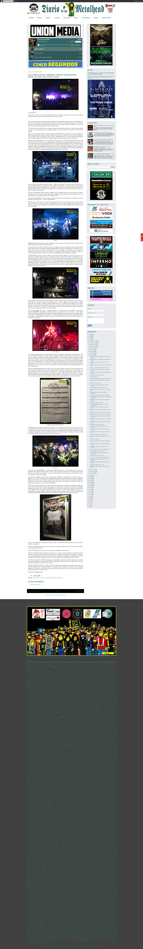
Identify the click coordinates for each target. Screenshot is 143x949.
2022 (90, 475)
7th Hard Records (71, 666)
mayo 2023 (92, 353)
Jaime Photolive (94, 788)
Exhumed (86, 749)
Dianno (41, 730)
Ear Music (30, 737)
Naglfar (44, 833)
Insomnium (69, 785)
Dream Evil (103, 734)
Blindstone (59, 699)
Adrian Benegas (100, 669)
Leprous (93, 805)
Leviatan (45, 806)
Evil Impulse (29, 749)
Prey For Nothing (88, 853)
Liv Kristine (93, 808)
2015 (90, 487)
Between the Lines (91, 693)
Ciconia (65, 712)
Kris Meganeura (83, 797)
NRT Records (90, 838)
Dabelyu (30, 720)
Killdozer (65, 794)
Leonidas (72, 805)
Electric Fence (70, 740)
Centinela (77, 709)
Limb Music (40, 808)
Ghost (29, 763)
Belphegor (54, 693)
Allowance (96, 674)
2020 (90, 478)
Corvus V (64, 715)
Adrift (36, 671)
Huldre (36, 779)
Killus (78, 794)
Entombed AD (40, 745)
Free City (53, 758)
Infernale (39, 784)
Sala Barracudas (35, 128)
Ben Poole (67, 693)
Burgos (89, 704)
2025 (90, 336)
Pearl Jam (98, 847)
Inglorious (75, 784)
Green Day (89, 766)
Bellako (48, 693)
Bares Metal (86, 690)
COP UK (44, 715)
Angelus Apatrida (37, 678)
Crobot (51, 717)
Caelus (76, 706)
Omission (106, 841)
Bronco (72, 703)
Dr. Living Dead (56, 734)
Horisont (84, 778)
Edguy (104, 737)
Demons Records (56, 727)
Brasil (35, 703)
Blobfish (75, 699)
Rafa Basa (57, 859)
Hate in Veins (49, 772)
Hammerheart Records (39, 770)
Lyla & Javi (57, 812)
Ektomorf (42, 739)
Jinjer (52, 790)
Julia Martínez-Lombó (108, 791)
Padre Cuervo (85, 846)
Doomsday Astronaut (106, 733)
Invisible (42, 787)
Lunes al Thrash (30, 812)
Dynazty (108, 736)
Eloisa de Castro (50, 742)
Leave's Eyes (55, 803)
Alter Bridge (56, 675)
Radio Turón (40, 859)
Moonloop (106, 827)
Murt (115, 830)
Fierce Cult (93, 754)
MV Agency (53, 831)
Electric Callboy (62, 740)
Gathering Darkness (65, 761)
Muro (111, 830)
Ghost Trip (34, 763)
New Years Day (46, 836)
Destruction (63, 728)
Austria (112, 685)
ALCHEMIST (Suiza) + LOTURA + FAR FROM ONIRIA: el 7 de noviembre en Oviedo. (101, 73)
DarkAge (88, 721)
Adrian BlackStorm (109, 669)
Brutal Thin (38, 704)
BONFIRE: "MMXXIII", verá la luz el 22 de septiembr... (100, 414)
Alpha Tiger (33, 675)
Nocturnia (76, 837)
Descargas (112, 727)
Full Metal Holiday (47, 760)
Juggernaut (100, 791)
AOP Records (83, 680)
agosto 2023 (92, 348)
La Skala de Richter (41, 800)
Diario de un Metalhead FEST (76, 730)
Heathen (32, 773)
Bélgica (35, 693)
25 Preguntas (89, 664)
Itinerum (33, 788)
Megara (92, 819)
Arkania (42, 683)
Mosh (109, 828)
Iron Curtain (63, 787)
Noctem (62, 837)
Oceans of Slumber (31, 841)
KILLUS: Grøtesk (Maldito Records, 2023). (98, 387)
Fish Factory (62, 755)
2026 (90, 334)
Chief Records (101, 710)
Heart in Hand (106, 772)
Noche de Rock (56, 837)
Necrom (39, 834)
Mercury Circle (73, 821)
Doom (98, 733)
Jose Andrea (41, 791)
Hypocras (106, 779)
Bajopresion (96, 688)
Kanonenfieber (57, 792)
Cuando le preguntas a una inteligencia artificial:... (100, 395)
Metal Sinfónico (40, 824)
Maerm (70, 814)
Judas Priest (87, 791)
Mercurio (67, 821)
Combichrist (97, 713)
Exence (70, 749)
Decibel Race (112, 724)
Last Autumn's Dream (56, 802)
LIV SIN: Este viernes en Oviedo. (96, 402)
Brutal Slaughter (30, 704)
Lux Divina (36, 812)
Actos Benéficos (34, 669)
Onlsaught (69, 843)
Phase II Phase (29, 850)
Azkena (49, 688)
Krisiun (91, 797)
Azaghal (36, 688)
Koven (48, 797)
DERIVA (39, 198)
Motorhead (49, 830)
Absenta (47, 668)
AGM (51, 672)
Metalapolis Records (56, 824)
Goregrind (43, 764)
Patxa (76, 847)
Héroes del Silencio (53, 776)
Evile (56, 749)
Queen (37, 858)
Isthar (113, 787)
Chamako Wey (30, 710)
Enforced (91, 743)
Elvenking (57, 742)
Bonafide (113, 700)
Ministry (63, 825)
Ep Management (96, 745)
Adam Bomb (64, 669)
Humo (61, 779)
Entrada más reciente (34, 591)
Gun (106, 767)
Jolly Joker (93, 790)
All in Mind (90, 674)
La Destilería (106, 798)
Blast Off (89, 697)
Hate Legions (57, 772)
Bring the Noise (66, 703)
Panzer (33, 847)
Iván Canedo (55, 788)
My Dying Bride (60, 831)
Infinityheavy (69, 784)
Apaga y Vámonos (104, 680)
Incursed (101, 782)
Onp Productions (76, 843)
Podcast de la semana (37, 852)
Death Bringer (47, 724)
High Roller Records (80, 776)
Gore (39, 764)
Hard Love (80, 770)
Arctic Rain (82, 681)
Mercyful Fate (81, 821)
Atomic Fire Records (48, 685)
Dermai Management (95, 727)
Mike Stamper (42, 825)
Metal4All (48, 824)
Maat (81, 812)
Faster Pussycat (77, 752)
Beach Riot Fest (82, 691)
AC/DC (68, 668)
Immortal (63, 781)
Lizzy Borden (54, 809)
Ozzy (79, 846)
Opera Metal (103, 843)
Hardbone (95, 770)
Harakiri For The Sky (71, 770)
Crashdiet (93, 715)
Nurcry (68, 840)
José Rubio (60, 791)
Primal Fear (29, 855)
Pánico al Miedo (112, 846)
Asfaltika (64, 684)
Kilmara (83, 794)
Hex (59, 776)
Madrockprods (58, 814)
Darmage (47, 723)
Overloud (53, 846)
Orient (41, 844)
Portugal (100, 852)
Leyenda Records (73, 806)
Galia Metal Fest (103, 760)
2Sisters (96, 664)
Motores (43, 830)
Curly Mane (104, 718)
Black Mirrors (88, 696)
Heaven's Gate (48, 773)
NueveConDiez (52, 840)
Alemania (29, 674)
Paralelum (56, 847)
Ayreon (31, 688)
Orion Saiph (60, 844)
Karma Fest (68, 792)
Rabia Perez (77, 858)
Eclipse (62, 737)
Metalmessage (85, 824)
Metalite (72, 824)
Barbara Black (54, 690)
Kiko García (52, 794)
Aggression (45, 672)
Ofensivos (56, 841)
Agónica (64, 672)
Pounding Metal (30, 853)
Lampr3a (29, 802)
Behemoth (29, 693)
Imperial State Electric (95, 781)
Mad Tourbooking (30, 814)
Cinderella (72, 712)
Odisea (48, 841)
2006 (90, 503)
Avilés (97, 687)
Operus (109, 843)
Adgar (86, 669)
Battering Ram (48, 691)
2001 (90, 506)
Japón (108, 788)
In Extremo (33, 782)
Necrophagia (56, 834)
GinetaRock (56, 763)
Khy (42, 794)
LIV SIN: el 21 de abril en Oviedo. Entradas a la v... (100, 457)
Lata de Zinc (80, 802)
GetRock (114, 761)
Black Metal (79, 696)
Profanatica (73, 855)
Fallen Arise (30, 752)
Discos (76, 17)
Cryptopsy (69, 718)
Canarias (39, 707)
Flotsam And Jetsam (44, 757)
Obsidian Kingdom (106, 840)
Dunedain (58, 736)
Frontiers (79, 758)
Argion (114, 681)
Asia (83, 684)
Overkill (47, 846)
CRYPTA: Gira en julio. (94, 439)
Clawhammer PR (110, 712)
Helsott (110, 775)
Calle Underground (110, 706)
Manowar (51, 816)
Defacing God (60, 726)
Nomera (82, 837)
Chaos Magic (37, 710)
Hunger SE (71, 779)
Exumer (53, 751)
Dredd (28, 736)
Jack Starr (80, 788)
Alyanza (67, 675)
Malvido (105, 815)
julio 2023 (92, 349)
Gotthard (68, 764)
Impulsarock (111, 781)
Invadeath (113, 785)
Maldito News (54, 815)
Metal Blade (56, 822)
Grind (39, 767)
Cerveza (102, 709)
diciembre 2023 (93, 341)
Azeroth (44, 688)
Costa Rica (70, 715)
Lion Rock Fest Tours (57, 808)
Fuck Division (106, 758)
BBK (70, 691)
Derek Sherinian (82, 727)
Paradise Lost (40, 847)
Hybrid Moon (90, 779)
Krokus (100, 797)
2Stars (100, 664)
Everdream (83, 748)
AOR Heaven (96, 680)
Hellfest (71, 775)
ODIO (43, 841)
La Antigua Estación (58, 798)
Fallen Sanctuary (45, 752)
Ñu (78, 840)
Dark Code (104, 720)
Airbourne (82, 672)
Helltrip (101, 775)
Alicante (55, 674)
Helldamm (66, 775)
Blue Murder (61, 700)
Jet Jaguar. (41, 790)
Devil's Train (97, 728)
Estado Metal (66, 746)
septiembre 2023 (93, 346)
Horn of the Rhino (91, 778)
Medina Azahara (74, 819)
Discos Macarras (98, 731)
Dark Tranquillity (81, 721)
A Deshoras (90, 666)
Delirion (104, 726)
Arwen (28, 684)
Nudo (46, 840)
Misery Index (79, 825)
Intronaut (103, 785)
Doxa (50, 734)
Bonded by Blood (34, 702)
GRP (60, 767)
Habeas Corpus (63, 769)
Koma (113, 796)
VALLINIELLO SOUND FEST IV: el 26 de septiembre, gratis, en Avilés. (102, 147)
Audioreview (94, 685)
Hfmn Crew (64, 776)
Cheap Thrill (58, 710)
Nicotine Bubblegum (64, 836)
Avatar (75, 687)
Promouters (29, 856)
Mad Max (104, 812)
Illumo (49, 781)
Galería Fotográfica (89, 760)
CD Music (43, 709)
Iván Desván (63, 788)
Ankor (107, 678)
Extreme (48, 751)
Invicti (37, 787)
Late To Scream (88, 802)
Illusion (52, 781)
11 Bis (31, 663)
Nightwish (103, 836)
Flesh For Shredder (106, 755)
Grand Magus (84, 764)
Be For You (74, 691)
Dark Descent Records (33, 721)
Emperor (99, 742)
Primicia (37, 855)
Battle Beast (55, 691)
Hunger (65, 779)
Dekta (76, 726)
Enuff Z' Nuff (85, 745)
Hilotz (91, 776)
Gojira (28, 764)
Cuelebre (89, 718)
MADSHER (30, 243)
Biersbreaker (29, 694)
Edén (76, 737)
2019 (90, 480)
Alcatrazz (102, 672)
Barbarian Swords (62, 690)
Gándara (36, 761)
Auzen (50, 687)
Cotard (75, 715)
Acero (85, 668)
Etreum (54, 748)
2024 (90, 337)
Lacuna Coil (65, 800)
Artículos (105, 683)
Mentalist (51, 821)
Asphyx (95, 684)
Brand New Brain (30, 703)
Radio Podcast (106, 17)
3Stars (114, 665)
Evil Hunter (112, 748)
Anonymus (39, 680)
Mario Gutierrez (56, 818)
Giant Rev (40, 763)
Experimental (111, 749)
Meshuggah (108, 821)
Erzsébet (30, 746)
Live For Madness (108, 808)
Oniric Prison (44, 843)
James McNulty (102, 788)
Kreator (71, 797)
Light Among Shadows (31, 808)
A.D (104, 666)
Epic (103, 745)
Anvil (69, 680)
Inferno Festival (46, 784)
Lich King (108, 806)
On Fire (112, 841)
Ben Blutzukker (61, 693)
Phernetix (35, 850)
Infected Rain (34, 784)
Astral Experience (110, 684)
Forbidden (83, 757)
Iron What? (103, 787)
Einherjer (33, 739)
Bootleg (71, 702)
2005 (75, 663)
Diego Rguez (36, 732)
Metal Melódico (100, 822)
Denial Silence (69, 727)
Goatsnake (106, 763)
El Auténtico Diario (66, 739)
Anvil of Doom (75, 680)
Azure (59, 688)
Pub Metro (61, 856)
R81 (72, 858)
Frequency (72, 758)
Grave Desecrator (38, 766)
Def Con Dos (45, 726)
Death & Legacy (31, 724)
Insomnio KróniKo (62, 785)
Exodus (104, 749)
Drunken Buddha (43, 736)
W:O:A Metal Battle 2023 (56, 577)
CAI (83, 706)
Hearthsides (113, 772)
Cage (80, 706)
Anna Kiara (113, 678)
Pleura (114, 850)
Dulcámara (52, 736)
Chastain (53, 710)
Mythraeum (93, 831)
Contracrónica (37, 715)
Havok (82, 772)
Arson (79, 683)
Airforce (87, 672)
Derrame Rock (105, 727)
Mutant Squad (44, 831)
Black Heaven (37, 696)
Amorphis (57, 677)
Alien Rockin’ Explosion (38, 486)
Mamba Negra (112, 815)
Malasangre (47, 815)
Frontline (87, 758)
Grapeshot (105, 764)
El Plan (99, 739)
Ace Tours (79, 668)
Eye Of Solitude (59, 751)
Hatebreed (63, 772)
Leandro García (31, 803)
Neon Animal (75, 834)
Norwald (53, 838)
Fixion (79, 755)
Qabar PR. (113, 856)
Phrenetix (72, 850)
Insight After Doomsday (52, 785)
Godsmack (112, 763)
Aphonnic (114, 680)
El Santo (112, 739)
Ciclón (61, 712)
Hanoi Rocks (63, 770)
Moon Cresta (92, 827)
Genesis (77, 761)
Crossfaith (71, 717)
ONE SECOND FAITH (38, 192)
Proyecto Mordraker (47, 856)
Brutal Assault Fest (95, 703)
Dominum (86, 733)
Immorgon (58, 781)
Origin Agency (46, 844)
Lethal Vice (106, 805)
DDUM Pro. (95, 723)
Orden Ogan (35, 844)
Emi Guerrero (92, 742)
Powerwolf (53, 853)
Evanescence (68, 748)
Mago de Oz (92, 814)
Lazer (115, 802)
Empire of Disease (106, 742)
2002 (90, 504)
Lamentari (108, 800)
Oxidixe (70, 846)
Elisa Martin (35, 742)
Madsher (65, 814)
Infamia (28, 784)
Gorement (49, 764)
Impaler (77, 781)
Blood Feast (81, 699)
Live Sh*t (34, 809)
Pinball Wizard (94, 850)
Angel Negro (106, 677)
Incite (91, 782)
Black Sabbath (111, 696)
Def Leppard (52, 726)
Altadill (43, 675)
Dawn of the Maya (73, 723)
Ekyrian (47, 739)
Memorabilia (44, 821)
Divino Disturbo (38, 733)
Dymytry (98, 736)
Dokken (81, 733)
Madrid (48, 577)
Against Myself (100, 671)
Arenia (102, 681)
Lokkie (65, 809)
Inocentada (108, 784)
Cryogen (59, 718)
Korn (38, 797)
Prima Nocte (111, 853)
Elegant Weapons (107, 740)
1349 (43, 663)
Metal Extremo (80, 823)
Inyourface (48, 787)
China (44, 712)
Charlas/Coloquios (45, 710)
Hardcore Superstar (110, 770)
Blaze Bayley (31, 699)
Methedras (98, 824)
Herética (39, 776)
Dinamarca (53, 731)
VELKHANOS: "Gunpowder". (95, 383)
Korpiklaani (43, 797)
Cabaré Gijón (62, 706)
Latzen (94, 802)
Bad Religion (75, 688)
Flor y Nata (36, 757)
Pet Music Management (104, 849)
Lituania (87, 808)
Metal (36, 823)
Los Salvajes (112, 809)
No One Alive (34, 837)
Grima (34, 767)
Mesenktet (102, 821)
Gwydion (48, 769)
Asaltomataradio (56, 684)
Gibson (45, 763)
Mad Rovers (111, 812)
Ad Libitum (57, 669)
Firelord (33, 755)
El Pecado (94, 739)
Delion (99, 726)
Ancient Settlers (70, 677)
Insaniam (30, 785)
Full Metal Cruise (37, 760)
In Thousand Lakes (63, 782)
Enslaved (33, 745)
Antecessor (53, 680)
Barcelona (69, 690)
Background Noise (66, 688)
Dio (67, 731)
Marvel (72, 818)
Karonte (75, 792)
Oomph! (89, 843)
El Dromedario (78, 739)
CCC (38, 709)
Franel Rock (35, 758)
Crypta (64, 718)
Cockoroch (63, 713)
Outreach (30, 846)
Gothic (61, 764)
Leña (54, 805)
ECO (68, 737)
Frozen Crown (93, 758)
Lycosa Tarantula (49, 812)
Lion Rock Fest (47, 808)
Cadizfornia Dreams (69, 706)
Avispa (102, 687)
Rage (64, 859)
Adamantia (71, 669)
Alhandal (49, 674)
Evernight (94, 748)
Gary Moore (50, 761)
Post (113, 852)
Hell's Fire (55, 775)
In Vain (70, 782)
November (69, 838)
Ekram (38, 739)
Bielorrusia (113, 693)
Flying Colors (54, 757)
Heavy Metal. (88, 773)
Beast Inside (96, 691)
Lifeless (113, 806)
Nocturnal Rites (69, 837)
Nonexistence (88, 837)
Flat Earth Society (97, 755)
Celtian (48, 709)
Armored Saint (53, 683)
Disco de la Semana (80, 731)
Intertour (98, 785)
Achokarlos (90, 668)
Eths (41, 748)
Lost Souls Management (38, 811)
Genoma (82, 761)
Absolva (63, 668)
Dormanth (29, 734)
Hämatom (102, 769)
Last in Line (74, 802)
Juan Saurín (68, 791)
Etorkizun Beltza (47, 748)
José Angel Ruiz (51, 791)
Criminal (103, 715)
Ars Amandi (60, 683)
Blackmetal (67, 697)
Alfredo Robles (42, 674)
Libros (102, 806)
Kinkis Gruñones (35, 796)
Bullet (65, 704)
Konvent (33, 797)
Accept (72, 668)
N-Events (100, 831)
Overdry (42, 846)
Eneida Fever (77, 743)
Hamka (107, 769)
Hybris (95, 779)
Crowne (102, 717)
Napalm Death (56, 833)
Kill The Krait (59, 794)
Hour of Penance (99, 778)
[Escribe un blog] (35, 575)
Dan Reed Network (82, 720)
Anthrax (59, 680)
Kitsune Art (69, 796)
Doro (34, 734)
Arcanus (55, 681)
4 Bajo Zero (34, 666)
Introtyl (108, 785)
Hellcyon (60, 775)
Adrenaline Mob (92, 669)
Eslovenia (59, 746)
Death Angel (40, 724)
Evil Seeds (45, 749)
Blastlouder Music (112, 697)
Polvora (72, 852)
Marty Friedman (65, 818)
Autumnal (45, 687)
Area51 (92, 681)
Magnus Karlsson (83, 814)
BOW (105, 702)
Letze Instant (39, 806)
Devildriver (103, 728)
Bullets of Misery (72, 704)
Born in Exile (92, 702)
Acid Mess (103, 668)
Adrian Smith (29, 671)
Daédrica (35, 720)
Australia (106, 685)
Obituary (83, 840)
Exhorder (81, 749)
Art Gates (85, 683)
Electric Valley (85, 740)
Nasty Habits (87, 833)
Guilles (102, 767)
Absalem (42, 668)
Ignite (39, 781)
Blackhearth (60, 697)
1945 (47, 663)
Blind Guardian (47, 699)
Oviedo (59, 846)
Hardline (28, 772)
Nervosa (93, 834)
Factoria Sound (87, 751)
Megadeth (85, 819)
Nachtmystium (39, 833)
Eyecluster (66, 751)
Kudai (28, 798)
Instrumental (77, 785)
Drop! (36, 736)
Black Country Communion (95, 694)
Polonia (66, 852)
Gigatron (50, 763)
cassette (110, 707)
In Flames (41, 782)
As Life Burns (41, 684)
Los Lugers (104, 809)
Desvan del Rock (73, 728)
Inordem (114, 784)
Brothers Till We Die (79, 703)
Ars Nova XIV (68, 683)
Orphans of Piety (76, 844)
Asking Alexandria (89, 684)
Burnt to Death (32, 706)
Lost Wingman (47, 811)
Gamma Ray (29, 761)
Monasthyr (69, 827)
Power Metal (39, 853)
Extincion (43, 751)
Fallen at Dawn (37, 752)
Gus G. (43, 769)
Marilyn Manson (42, 818)
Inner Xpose (95, 784)
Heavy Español (57, 773)
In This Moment (54, 782)
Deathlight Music (84, 724)
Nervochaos (88, 834)
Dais (68, 720)
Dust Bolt (93, 736)
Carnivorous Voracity (86, 707)
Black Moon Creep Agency (99, 696)
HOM (73, 778)
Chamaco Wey (110, 709)
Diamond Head (34, 730)
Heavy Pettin (95, 773)
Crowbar (83, 717)
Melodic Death (105, 820)
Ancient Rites (62, 677)
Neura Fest (105, 834)
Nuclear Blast (38, 840)
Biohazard (58, 694)
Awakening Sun (108, 687)
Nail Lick (49, 833)
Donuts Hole (92, 733)
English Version (102, 743)
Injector (85, 784)
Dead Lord (103, 723)
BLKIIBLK (70, 699)
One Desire (38, 843)
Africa (81, 671)
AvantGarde (69, 687)
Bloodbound (108, 699)
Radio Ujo (47, 859)
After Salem (87, 671)
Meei (80, 819)
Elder (44, 740)
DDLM (86, 723)
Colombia (91, 713)
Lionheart (64, 808)
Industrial (112, 782)
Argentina (109, 681)
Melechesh (97, 819)
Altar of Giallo (50, 675)
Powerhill (48, 853)
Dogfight (71, 733)
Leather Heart (47, 803)
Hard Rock (87, 770)
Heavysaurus (102, 773)
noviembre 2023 (93, 342)
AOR (89, 680)
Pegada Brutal (105, 847)
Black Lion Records (56, 696)
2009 (90, 497)
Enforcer (96, 743)
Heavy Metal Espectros (80, 773)
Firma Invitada (52, 755)
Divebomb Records (30, 733)
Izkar (73, 788)
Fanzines (57, 752)
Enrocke (113, 743)
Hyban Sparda (83, 779)
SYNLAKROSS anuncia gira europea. (97, 451)
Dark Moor (65, 721)
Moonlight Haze (99, 827)
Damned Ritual (74, 720)
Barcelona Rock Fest (78, 690)
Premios (67, 853)
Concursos (29, 715)
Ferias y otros (56, 754)
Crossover (77, 717)
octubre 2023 (93, 344)
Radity (52, 859)
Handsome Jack (49, 770)
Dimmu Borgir (46, 731)
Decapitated (104, 724)
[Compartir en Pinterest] (39, 575)
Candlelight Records (53, 707)
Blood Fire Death (89, 699)
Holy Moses (68, 778)
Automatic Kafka (31, 687)
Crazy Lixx (98, 715)
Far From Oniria (64, 752)
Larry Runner (43, 577)
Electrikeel (92, 740)
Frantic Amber (46, 758)
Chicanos (90, 710)
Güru (38, 769)
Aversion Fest (91, 687)
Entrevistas (67, 17)
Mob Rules (51, 827)
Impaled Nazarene (70, 781)
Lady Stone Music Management (77, 800)
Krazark (65, 797)
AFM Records (74, 671)
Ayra (28, 688)
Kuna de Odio (38, 798)
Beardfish (90, 691)
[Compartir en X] (37, 575)
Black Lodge (64, 696)
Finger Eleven (99, 754)
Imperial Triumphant (104, 781)
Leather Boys (39, 803)
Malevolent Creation (87, 815)
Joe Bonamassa (62, 790)
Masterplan (29, 819)
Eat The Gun (51, 737)
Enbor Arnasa (40, 743)
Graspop (113, 764)
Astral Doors (101, 684)
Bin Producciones (43, 694)
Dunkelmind (71, 736)
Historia (39, 17)
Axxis (113, 687)
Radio (96, 858)
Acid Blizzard (97, 668)
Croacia (46, 717)
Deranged (75, 727)
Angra (47, 678)
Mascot (89, 818)
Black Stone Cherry (36, 697)
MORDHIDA (41, 470)
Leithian (44, 805)
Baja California (87, 688)
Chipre (48, 712)
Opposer (28, 844)
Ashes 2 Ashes (78, 684)
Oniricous (50, 843)
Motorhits (56, 830)
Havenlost (77, 772)
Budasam (56, 704)
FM (59, 757)
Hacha (68, 769)
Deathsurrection (92, 724)
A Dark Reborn (82, 666)
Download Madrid (42, 734)
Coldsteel (85, 713)
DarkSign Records (111, 721)
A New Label (97, 666)
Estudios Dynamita (86, 746)
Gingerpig (63, 763)
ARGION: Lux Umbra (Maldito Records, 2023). (99, 367)
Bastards (37, 691)
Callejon (28, 707)
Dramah (98, 734)
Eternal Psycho (30, 748)
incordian (95, 782)
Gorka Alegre (55, 764)
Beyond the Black (105, 693)
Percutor (38, 849)
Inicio (57, 591)
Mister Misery (92, 825)
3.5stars (106, 665)
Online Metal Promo (57, 843)
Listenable (70, 808)
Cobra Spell (51, 713)
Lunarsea (113, 811)
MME (110, 825)
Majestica (36, 815)
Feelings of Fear (36, 754)
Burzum (38, 706)
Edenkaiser (82, 737)
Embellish (63, 742)
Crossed (66, 717)
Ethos (37, 748)
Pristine (56, 855)
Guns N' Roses (30, 769)
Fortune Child (94, 757)
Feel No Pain (112, 752)
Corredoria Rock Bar (56, 715)
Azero (41, 688)
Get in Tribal (108, 761)
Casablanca (94, 707)
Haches (73, 769)
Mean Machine (66, 819)
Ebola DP (57, 737)
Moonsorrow (112, 827)
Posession (106, 852)
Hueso (30, 779)
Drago (71, 734)
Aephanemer (53, 671)
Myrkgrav (77, 831)
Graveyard (61, 766)
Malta (95, 815)
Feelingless (29, 754)
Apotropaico (44, 681)
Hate (43, 772)
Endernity (66, 743)
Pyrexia (105, 856)
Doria (112, 733)
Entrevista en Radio (59, 745)
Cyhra (115, 718)
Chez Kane (85, 710)
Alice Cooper (62, 674)
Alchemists (108, 672)
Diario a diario (49, 730)
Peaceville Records (90, 847)
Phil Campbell (42, 850)
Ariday (34, 683)
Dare (94, 720)
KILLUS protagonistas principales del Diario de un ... (100, 449)
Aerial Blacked (60, 671)
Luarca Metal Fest (78, 811)
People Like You (31, 849)
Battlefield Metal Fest (63, 691)
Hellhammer (88, 775)
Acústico (51, 669)
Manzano (82, 816)
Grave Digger (46, 766)
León (66, 805)
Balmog (109, 688)
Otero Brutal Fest (101, 844)
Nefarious (66, 834)
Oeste (52, 841)
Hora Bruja (78, 778)
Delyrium (28, 727)
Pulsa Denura (67, 856)
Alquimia (38, 675)
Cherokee (65, 710)
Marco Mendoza (90, 816)
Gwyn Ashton (55, 769)
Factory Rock (97, 751)
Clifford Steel (29, 713)
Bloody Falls (40, 700)
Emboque (82, 742)
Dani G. (89, 720)
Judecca (94, 791)
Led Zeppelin (62, 803)
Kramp (60, 797)
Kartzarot (81, 792)
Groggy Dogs (45, 767)
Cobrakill (58, 713)
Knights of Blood (100, 796)
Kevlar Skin (34, 794)
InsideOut (41, 785)
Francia (28, 758)
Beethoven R (112, 691)
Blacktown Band (82, 697)
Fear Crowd (96, 752)
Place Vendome (108, 850)
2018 (90, 482)
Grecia (73, 766)
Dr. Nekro (63, 734)
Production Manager (64, 855)
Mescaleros (95, 821)
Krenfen (77, 797)
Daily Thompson (63, 720)
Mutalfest (30, 831)
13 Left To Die (38, 663)
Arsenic (74, 683)
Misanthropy (73, 825)
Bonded (28, 702)
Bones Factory (42, 702)
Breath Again (55, 703)
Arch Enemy (62, 681)
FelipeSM (44, 754)
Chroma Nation (54, 712)
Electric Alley (54, 740)
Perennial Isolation (45, 849)
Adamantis (77, 669)
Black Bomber (75, 694)
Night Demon (85, 836)
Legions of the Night (37, 805)
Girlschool (78, 763)
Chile (33, 712)
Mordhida (35, 828)
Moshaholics (114, 828)
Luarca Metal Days (66, 811)
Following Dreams (75, 757)
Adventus (46, 671)
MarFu (29, 818)
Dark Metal (58, 721)
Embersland (75, 742)
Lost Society (29, 811)
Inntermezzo (101, 784)
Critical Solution (40, 717)
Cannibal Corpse (63, 707)
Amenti (108, 675)
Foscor (100, 757)
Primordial (44, 855)
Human (41, 779)
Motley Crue (37, 830)
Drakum (92, 734)
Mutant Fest (36, 831)
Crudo (28, 718)
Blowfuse (55, 700)
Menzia (55, 821)
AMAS (77, 675)
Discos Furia (89, 731)
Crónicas (57, 17)
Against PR (106, 671)
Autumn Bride (39, 687)
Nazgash (34, 834)
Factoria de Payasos (78, 751)
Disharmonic (106, 731)
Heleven (33, 775)
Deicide (72, 726)
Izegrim (69, 788)
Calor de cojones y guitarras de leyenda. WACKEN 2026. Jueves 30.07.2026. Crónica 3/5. (104, 154)
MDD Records (59, 819)
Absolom (58, 668)
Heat (28, 773)
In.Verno (80, 782)
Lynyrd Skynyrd (64, 812)
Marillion (35, 818)
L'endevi (50, 798)
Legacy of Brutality (71, 803)
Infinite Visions (62, 784)
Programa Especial (94, 855)
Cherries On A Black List (75, 710)
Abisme (32, 668)
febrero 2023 (92, 471)
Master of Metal (112, 818)
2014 (90, 489)
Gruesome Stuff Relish (68, 767)
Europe (58, 748)
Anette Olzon (93, 677)
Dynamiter (103, 736)
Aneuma (99, 677)
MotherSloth (30, 830)
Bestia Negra (81, 693)
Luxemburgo (41, 812)
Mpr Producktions (75, 830)
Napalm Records (66, 833)
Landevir (33, 802)
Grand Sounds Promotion (95, 764)
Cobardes (45, 713)
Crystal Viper (83, 718)
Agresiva (70, 672)
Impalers (81, 781)
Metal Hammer (91, 822)
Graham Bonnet (75, 764)
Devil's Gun (90, 728)
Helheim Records (47, 775)
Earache (37, 737)
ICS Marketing (34, 781)
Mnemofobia (45, 827)
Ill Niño (44, 781)
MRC (88, 830)
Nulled (63, 840)
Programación (105, 855)
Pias (77, 850)
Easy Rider (43, 737)
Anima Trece (61, 678)
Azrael (53, 688)
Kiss (49, 796)
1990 (50, 663)
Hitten (45, 778)
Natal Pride (107, 833)
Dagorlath (56, 720)
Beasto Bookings (105, 691)
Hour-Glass (107, 778)
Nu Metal (101, 838)
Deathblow (71, 724)
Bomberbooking (96, 700)
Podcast (28, 852)
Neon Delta (81, 834)
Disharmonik (112, 731)
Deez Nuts (38, 726)
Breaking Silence (43, 703)
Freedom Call (60, 758)
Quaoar (28, 858)
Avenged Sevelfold (82, 687)
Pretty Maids (81, 853)
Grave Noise (54, 766)
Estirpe (79, 746)
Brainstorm (111, 702)
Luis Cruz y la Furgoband (99, 811)
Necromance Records (47, 834)
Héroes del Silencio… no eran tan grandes (102, 132)
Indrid (106, 782)
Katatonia (101, 792)
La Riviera (33, 800)
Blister (65, 699)
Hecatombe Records (110, 773)
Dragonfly (77, 734)
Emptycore (34, 743)
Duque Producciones (81, 736)
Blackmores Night (74, 697)
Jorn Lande (34, 791)
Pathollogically (71, 847)
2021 (90, 477)
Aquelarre (50, 681)
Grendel (104, 766)
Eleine (113, 740)
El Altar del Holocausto (55, 739)
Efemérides (109, 737)
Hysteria (111, 779)
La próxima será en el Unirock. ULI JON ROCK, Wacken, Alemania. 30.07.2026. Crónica (103, 140)
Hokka (49, 778)
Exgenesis (75, 749)
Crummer (40, 718)
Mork (57, 828)
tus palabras (59, 554)
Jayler (112, 788)
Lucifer (92, 811)
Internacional (86, 17)
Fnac (62, 757)
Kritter (95, 797)
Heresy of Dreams (32, 776)
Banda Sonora (34, 690)
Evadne (63, 748)
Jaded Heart (86, 788)
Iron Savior (96, 787)
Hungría (76, 779)
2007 (90, 501)
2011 (90, 494)
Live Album (99, 808)
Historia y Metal (38, 778)
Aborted (37, 668)
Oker (61, 841)
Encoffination (47, 743)
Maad (77, 812)
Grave (32, 766)
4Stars (49, 666)
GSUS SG (83, 767)
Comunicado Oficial (105, 713)
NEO (70, 834)
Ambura (88, 675)
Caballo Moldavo (53, 706)
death (115, 723)
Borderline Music (78, 702)
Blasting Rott (104, 697)
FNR (67, 757)
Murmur (106, 830)
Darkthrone (35, 723)
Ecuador (72, 737)
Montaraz (86, 827)
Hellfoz (77, 775)
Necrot (61, 834)
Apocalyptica (32, 681)
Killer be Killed (72, 794)
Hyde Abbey (100, 779)
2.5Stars (59, 663)
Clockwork (39, 713)
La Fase (111, 798)
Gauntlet (72, 761)
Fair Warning (105, 751)
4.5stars (41, 666)
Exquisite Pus (38, 751)
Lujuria (107, 811)
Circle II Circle (87, 712)
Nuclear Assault (30, 840)
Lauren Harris (104, 802)
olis (86, 841)
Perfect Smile (52, 849)
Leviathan (51, 806)
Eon (90, 745)
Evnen (61, 749)
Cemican (63, 709)
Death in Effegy (54, 724)
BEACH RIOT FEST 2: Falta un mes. (97, 455)
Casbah (106, 707)
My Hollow (68, 831)
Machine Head (92, 812)
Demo (38, 727)
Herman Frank (45, 776)
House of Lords (113, 778)
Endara (61, 743)
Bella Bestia (41, 693)
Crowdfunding (89, 717)
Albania (97, 672)
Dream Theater (110, 734)
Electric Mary (78, 740)
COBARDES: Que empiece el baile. (97, 464)
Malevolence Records (76, 815)
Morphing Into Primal (69, 828)
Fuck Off (113, 758)
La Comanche (98, 798)
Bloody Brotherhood (32, 700)
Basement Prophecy (108, 690)
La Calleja (66, 798)
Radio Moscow (33, 859)
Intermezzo (84, 785)
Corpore (49, 715)
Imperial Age (87, 781)
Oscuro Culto (83, 844)
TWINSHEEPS (35, 311)
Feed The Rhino (105, 752)
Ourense (114, 844)
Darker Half (93, 721)
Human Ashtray (48, 779)
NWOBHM (74, 840)
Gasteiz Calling (56, 761)
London (71, 809)
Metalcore (65, 824)
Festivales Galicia (70, 754)
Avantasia (62, 687)
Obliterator (89, 840)
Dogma (75, 733)
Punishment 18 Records (81, 856)
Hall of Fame (97, 769)
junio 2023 (92, 351)
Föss (105, 757)
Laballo (47, 800)
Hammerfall (29, 770)
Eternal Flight (105, 746)
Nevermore (111, 834)
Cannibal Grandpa (72, 707)
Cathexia (32, 709)
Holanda (54, 778)
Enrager (108, 743)
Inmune (90, 784)
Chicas (94, 710)
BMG (75, 700)
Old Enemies (67, 841)
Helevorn (39, 775)
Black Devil (111, 694)
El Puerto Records (105, 739)
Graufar (28, 766)
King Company (95, 794)
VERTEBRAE (31, 427)
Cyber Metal (110, 718)
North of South (107, 837)
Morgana (41, 828)
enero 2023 (92, 473)
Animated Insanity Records (80, 678)
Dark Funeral (52, 721)
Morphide (61, 828)
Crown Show (97, 717)
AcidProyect (109, 668)
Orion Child (53, 844)
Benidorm (74, 693)
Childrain (107, 710)
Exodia (92, 749)
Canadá (33, 707)
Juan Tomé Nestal (77, 791)
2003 (71, 663)
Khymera (46, 794)
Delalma (82, 726)
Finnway (28, 755)
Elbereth (38, 740)
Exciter (65, 749)
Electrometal (99, 740)
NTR (96, 838)
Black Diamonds (30, 696)
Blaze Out (39, 699)
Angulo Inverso (53, 678)
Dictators (103, 730)
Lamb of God (100, 800)
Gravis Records (68, 766)
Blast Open (95, 697)
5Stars (58, 666)
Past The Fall (64, 847)
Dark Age (98, 720)
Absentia (52, 668)
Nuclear (113, 838)
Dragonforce (82, 734)
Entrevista (47, 745)
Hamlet (112, 769)
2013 (90, 491)
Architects (76, 681)
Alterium (62, 675)
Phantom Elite (112, 849)
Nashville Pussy (80, 833)
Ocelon (38, 841)
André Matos (79, 677)
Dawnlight (81, 723)
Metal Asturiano (45, 823)
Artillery (113, 683)
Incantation (85, 782)
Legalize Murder (94, 803)
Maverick (41, 819)
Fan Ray (51, 752)
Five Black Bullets (72, 755)
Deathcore (76, 724)
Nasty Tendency (101, 833)
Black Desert (104, 694)
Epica (107, 745)
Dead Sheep (109, 723)
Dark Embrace (43, 721)
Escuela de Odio (46, 746)
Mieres (34, 825)
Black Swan (45, 697)
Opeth (113, 843)
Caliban (96, 706)
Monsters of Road (79, 827)
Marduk (114, 816)
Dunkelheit (65, 736)
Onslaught (84, 843)
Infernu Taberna (54, 784)
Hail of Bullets (86, 769)
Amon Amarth (44, 677)
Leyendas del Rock (83, 806)
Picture (81, 850)
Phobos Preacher (51, 850)
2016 (90, 485)
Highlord (87, 776)
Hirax (108, 776)
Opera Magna (95, 843)
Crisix (32, 717)
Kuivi (31, 798)
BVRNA (30, 202)
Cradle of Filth (82, 715)
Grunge (77, 767)
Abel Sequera (109, 666)
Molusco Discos (57, 827)
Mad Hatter (99, 812)
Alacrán (92, 672)
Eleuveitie (29, 742)
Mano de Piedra (43, 816)
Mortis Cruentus (97, 828)
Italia (28, 788)
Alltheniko (103, 674)
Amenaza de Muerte (100, 675)
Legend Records (102, 803)
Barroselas (101, 690)
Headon (94, 772)
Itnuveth (39, 788)
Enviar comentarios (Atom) (59, 595)
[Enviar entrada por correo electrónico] (31, 575)
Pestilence (96, 849)
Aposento (38, 681)
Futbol (58, 760)
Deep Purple (30, 726)
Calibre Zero (102, 706)
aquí (29, 561)
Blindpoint (54, 699)
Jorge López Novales (104, 790)
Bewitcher (98, 693)
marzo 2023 (92, 469)
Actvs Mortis (44, 669)
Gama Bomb (112, 760)
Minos (68, 825)
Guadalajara (90, 767)
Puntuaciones (99, 856)
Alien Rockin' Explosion (72, 674)
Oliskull (89, 841)
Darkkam (99, 721)
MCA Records (52, 819)
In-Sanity (75, 782)
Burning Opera (96, 704)
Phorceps (66, 850)
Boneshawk (60, 702)
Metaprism (92, 824)
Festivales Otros (82, 754)
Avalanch (55, 687)
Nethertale (99, 834)
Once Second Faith (30, 843)
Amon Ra (51, 677)
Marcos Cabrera (99, 816)
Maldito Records (63, 815)
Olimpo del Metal (80, 841)
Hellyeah (106, 775)
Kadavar (28, 792)
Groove (51, 767)
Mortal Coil (83, 828)
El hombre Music (87, 739)
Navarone (28, 834)
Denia (64, 727)
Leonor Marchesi (80, 805)
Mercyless (88, 821)
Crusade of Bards (48, 718)
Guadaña (96, 767)
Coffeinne (70, 713)
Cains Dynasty (89, 706)
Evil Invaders (37, 749)
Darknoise (105, 721)
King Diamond (104, 794)
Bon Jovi (107, 700)
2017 (90, 484)
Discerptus (72, 731)
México (109, 824)
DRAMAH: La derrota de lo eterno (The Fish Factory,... (101, 412)
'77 (27, 663)
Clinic (34, 713)
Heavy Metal (68, 773)
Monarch (64, 827)
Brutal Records (111, 703)
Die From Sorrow (111, 730)
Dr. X (68, 734)
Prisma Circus (50, 855)
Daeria (41, 720)
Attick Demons (76, 685)
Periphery (59, 849)
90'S (77, 666)
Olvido (94, 841)
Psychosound (55, 856)
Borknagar (86, 702)
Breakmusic (49, 703)
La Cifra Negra (90, 798)
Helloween (94, 775)
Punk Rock (91, 856)
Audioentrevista (85, 685)
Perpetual (65, 849)
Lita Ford (77, 808)
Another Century (47, 680)
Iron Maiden (79, 787)
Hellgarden (83, 775)
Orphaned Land (67, 844)
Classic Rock (95, 712)
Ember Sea (69, 742)
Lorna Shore (89, 809)
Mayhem (46, 819)
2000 (65, 663)
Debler (98, 724)
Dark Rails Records (72, 721)
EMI (86, 742)
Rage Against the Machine (73, 859)
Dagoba (51, 720)
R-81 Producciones (65, 858)
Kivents (78, 796)
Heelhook (28, 775)
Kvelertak (44, 798)
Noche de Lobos (47, 837)
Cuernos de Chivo (97, 718)
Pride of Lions (104, 853)
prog (78, 855)
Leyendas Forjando (95, 806)
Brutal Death (103, 703)
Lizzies (48, 809)
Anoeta (34, 680)
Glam (83, 763)
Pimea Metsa (86, 850)
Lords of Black (82, 809)
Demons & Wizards (46, 727)
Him (96, 776)
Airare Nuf (76, 672)
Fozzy (108, 757)
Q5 (108, 856)
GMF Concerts (98, 763)
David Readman (54, 723)
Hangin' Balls (56, 770)
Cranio (88, 715)
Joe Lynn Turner (71, 790)
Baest (80, 688)
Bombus (102, 700)
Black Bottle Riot (84, 694)
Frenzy (67, 758)
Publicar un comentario (35, 584)
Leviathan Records (58, 806)
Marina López (48, 818)
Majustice (41, 815)
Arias (30, 683)
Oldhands (73, 841)
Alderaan (113, 672)
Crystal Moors (76, 718)
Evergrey (88, 748)
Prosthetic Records (38, 856)
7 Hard (65, 666)
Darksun (28, 723)
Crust (54, 718)
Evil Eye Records (105, 748)
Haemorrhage (79, 769)
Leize (49, 805)
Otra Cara (109, 844)
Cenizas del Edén (70, 709)
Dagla (46, 720)
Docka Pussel (57, 733)
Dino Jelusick (61, 731)
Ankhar (96, 678)
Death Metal (62, 724)
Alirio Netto (83, 674)
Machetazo (85, 812)
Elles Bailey (42, 742)
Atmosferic (39, 685)
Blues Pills (70, 700)
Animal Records (69, 678)
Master (104, 818)
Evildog (51, 749)
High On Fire (71, 776)
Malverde (99, 815)
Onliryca (63, 843)
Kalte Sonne (34, 792)
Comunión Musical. (94, 376)
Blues (66, 700)
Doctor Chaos (65, 733)
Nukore (59, 840)
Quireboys (56, 858)
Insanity (35, 785)
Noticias (59, 838)
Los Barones (96, 809)
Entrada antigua (78, 591)
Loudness (58, 811)
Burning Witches (112, 704)
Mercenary (61, 821)
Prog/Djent (83, 855)
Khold (38, 794)
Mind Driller (57, 825)
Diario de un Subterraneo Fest (92, 730)
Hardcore (101, 770)
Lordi (76, 809)
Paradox (46, 847)
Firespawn (38, 755)
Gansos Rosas (42, 761)
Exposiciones (30, 751)
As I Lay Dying (33, 684)
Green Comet (80, 766)
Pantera (28, 847)
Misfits (85, 825)
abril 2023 (92, 355)
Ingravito (80, 784)
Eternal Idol (112, 746)
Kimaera (89, 794)
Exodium (98, 749)
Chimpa (38, 712)
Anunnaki (65, 680)
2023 (34, 577)
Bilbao (35, 694)
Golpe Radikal (33, 764)
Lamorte (113, 800)
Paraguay (51, 847)
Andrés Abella (86, 677)
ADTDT (40, 671)
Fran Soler (113, 757)
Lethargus (112, 805)
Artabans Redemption (96, 683)
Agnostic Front (57, 672)
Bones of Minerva (52, 702)
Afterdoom (94, 671)
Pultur (73, 856)
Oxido (75, 846)
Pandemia (103, 846)
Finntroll (113, 754)
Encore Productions (55, 743)
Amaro (72, 675)
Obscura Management (97, 840)
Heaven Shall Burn (40, 773)
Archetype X (70, 681)
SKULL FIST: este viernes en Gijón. (97, 375)
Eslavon (54, 746)
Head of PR (88, 772)
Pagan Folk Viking (94, 846)
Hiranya (104, 776)
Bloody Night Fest (48, 700)
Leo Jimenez (60, 805)
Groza (56, 767)
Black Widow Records (52, 697)
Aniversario (89, 678)
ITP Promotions (46, 788)
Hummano (56, 779)
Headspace (100, 772)
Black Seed (29, 697)
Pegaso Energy (113, 847)
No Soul (40, 837)
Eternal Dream (97, 746)
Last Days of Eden (65, 802)
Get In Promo (101, 761)
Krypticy (105, 797)
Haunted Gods (71, 772)
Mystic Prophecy (85, 831)
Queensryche (44, 858)
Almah (108, 674)
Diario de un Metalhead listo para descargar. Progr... (100, 378)
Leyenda (65, 806)
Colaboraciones (77, 713)
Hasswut (39, 772)
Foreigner (88, 757)
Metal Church (64, 822)
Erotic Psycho (113, 745)
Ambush (93, 675)
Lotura (54, 811)
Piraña (102, 850)
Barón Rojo (93, 690)
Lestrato (98, 805)
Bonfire (66, 702)
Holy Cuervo (60, 778)
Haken (91, 769)
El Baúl (72, 739)
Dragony (88, 734)
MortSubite (103, 828)
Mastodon (36, 819)
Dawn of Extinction (63, 723)
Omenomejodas (100, 841)
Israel (109, 787)
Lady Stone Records (90, 800)
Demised (33, 727)
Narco (74, 833)
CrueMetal (34, 718)
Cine (77, 712)
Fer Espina (50, 754)
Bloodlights (114, 699)
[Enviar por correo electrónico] (34, 575)
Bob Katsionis (82, 700)
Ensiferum (28, 745)
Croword (113, 717)
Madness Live (44, 814)
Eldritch (48, 740)
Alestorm (36, 674)
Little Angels (82, 808)
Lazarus (110, 802)
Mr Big (83, 830)
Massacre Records (97, 818)
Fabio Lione (71, 751)
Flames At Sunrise (87, 755)
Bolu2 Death (89, 700)
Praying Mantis (60, 853)
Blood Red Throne (100, 699)
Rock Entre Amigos (38, 554)
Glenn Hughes (89, 763)
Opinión (48, 17)
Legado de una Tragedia (84, 803)
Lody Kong (60, 809)
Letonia (28, 806)
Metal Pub (34, 824)
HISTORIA (31, 778)
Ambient (83, 675)
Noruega (47, 838)
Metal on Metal (108, 822)
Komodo (28, 797)
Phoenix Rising (59, 850)
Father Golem (84, 752)
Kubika (113, 797)
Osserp (89, 844)
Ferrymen (62, 754)
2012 (90, 492)
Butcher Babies (45, 706)
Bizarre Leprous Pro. (66, 694)
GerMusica (94, 761)
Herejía (115, 775)
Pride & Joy (96, 853)
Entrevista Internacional (74, 745)
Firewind (44, 755)
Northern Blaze (30, 838)
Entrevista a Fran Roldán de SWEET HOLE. (98, 434)
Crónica (38, 577)
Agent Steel (39, 672)
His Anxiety (113, 776)
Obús (112, 840)
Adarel (82, 669)
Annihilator (29, 680)
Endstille (71, 743)
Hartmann (34, 772)
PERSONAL (79, 849)
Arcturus (87, 681)
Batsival (42, 691)
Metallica (78, 824)
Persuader (87, 849)
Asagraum (49, 684)
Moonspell (29, 828)
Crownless (107, 717)
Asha (72, 684)
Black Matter (71, 696)
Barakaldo (46, 690)
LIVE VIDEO (41, 809)
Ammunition (36, 677)
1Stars (53, 663)
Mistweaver (98, 825)
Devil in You (82, 728)
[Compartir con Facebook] (38, 575)
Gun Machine (111, 767)
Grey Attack (110, 766)
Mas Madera (78, 818)
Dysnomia (114, 736)
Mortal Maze (89, 828)
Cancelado (45, 707)
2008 (90, 499)
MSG (92, 830)
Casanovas (101, 707)
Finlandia (106, 754)
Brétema (60, 703)
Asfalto (68, 684)
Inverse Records (30, 787)
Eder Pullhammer (89, 737)
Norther (113, 837)
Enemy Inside (84, 743)
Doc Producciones (47, 733)
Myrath (73, 831)
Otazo (94, 844)
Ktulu (109, 797)
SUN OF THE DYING (67, 373)
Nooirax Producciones (97, 837)
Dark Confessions (112, 720)
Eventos (96, 17)
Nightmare (92, 836)
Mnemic (39, 827)
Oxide (65, 846)
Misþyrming (105, 825)
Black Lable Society (47, 696)
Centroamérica (83, 709)
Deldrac (88, 726)
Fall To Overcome (113, 751)
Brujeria (86, 703)
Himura (99, 776)
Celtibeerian (55, 709)
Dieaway (28, 731)
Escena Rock (37, 746)
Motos (61, 830)
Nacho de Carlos (107, 831)
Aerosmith (67, 671)
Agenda (31, 17)
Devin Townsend (111, 728)
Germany (88, 761)
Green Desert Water (96, 766)
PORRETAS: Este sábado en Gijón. (97, 424)
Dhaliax (28, 730)
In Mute (47, 782)
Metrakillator (103, 824)
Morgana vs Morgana (49, 828)
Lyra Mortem (71, 812)
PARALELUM (32, 255)
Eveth (99, 748)
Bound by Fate (99, 702)
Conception (113, 713)
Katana (95, 792)
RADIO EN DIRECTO (106, 858)
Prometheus (112, 855)
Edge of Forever (97, 737)
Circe (82, 712)
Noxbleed (84, 838)
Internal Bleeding (92, 785)
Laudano (98, 802)
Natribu (112, 833)
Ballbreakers (103, 688)
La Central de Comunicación (77, 798)
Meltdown (37, 821)
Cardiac (79, 707)
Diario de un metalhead (60, 730)
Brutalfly (44, 704)
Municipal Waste (99, 830)
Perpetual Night (72, 849)
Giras (68, 763)
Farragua (70, 752)
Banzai (40, 690)
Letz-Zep (34, 806)
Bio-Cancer (52, 694)
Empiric (113, 742)
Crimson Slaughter (109, 715)
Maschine (84, 818)
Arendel (98, 681)
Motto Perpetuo (66, 830)
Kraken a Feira (54, 797)
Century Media (92, 709)
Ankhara (101, 678)
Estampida (72, 746)
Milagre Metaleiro (50, 825)
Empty (28, 743)
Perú (92, 849)
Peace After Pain (82, 847)
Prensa (73, 853)
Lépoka (87, 805)
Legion (108, 803)
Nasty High (94, 833)
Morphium (77, 828)
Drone (33, 736)
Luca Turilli (87, 811)
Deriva (88, 727)
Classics (102, 712)
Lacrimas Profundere (56, 800)
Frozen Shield (100, 758)
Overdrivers (36, 846)
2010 (90, 496)
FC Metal (90, 752)
